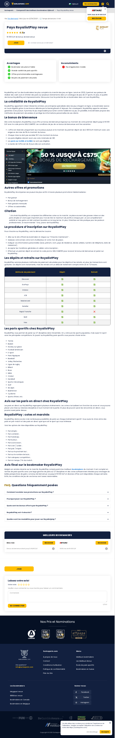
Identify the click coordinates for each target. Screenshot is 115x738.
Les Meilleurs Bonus (84, 661)
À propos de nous (50, 657)
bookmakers (77, 469)
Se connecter (90, 4)
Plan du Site (48, 673)
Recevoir (97, 18)
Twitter (86, 697)
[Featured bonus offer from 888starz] (102, 4)
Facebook (85, 692)
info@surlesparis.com (24, 667)
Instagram (85, 702)
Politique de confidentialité (54, 669)
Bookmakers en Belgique (20, 704)
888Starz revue (16, 695)
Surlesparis (8, 10)
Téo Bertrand (12, 18)
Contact (46, 661)
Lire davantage (92, 732)
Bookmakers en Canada (20, 700)
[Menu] (6, 4)
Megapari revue (16, 691)
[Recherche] (108, 4)
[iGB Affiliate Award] (32, 634)
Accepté (105, 732)
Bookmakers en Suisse (85, 669)
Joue (16, 42)
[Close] (105, 9)
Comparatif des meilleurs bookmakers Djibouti (35, 10)
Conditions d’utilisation (52, 665)
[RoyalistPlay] (102, 28)
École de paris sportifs (85, 665)
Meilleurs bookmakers (85, 657)
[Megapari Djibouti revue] (53, 548)
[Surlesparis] (20, 3)
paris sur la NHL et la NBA (22, 141)
